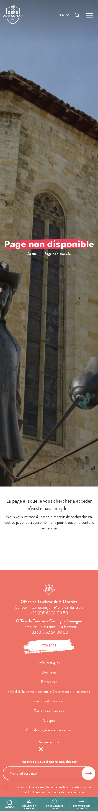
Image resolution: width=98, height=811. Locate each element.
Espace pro (49, 681)
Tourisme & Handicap (49, 701)
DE (62, 25)
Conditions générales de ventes (49, 730)
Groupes (49, 720)
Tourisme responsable (49, 711)
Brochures (49, 672)
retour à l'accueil (49, 544)
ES (62, 31)
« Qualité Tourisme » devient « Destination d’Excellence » (49, 691)
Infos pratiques (49, 662)
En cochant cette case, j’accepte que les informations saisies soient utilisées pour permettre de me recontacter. (53, 789)
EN (62, 20)
